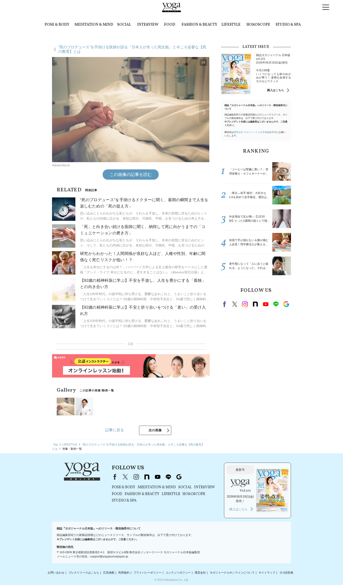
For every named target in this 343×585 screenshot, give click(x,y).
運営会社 (200, 572)
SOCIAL (124, 24)
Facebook (225, 304)
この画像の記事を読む (131, 174)
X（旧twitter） (235, 304)
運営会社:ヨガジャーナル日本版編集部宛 (255, 132)
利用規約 (124, 572)
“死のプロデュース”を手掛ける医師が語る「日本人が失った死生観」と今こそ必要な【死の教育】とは (132, 49)
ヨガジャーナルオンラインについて (232, 572)
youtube (157, 477)
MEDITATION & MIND (93, 24)
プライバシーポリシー (147, 572)
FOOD (169, 24)
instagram (245, 304)
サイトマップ (267, 572)
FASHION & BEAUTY (199, 24)
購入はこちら (275, 90)
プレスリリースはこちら (83, 572)
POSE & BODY (57, 24)
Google (286, 304)
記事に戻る (114, 430)
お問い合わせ (56, 572)
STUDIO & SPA (288, 24)
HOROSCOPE (258, 24)
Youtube (265, 304)
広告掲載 (108, 572)
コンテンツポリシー (178, 572)
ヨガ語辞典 (286, 572)
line (276, 304)
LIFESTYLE (231, 24)
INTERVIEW (147, 24)
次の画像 (155, 430)
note (255, 304)
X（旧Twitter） (125, 477)
